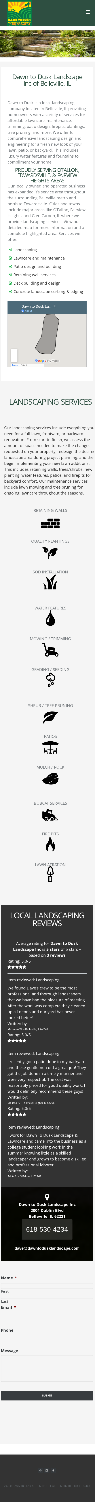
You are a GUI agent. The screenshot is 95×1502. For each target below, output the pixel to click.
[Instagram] (46, 1470)
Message (9, 1350)
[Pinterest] (40, 1470)
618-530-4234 (47, 1229)
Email (8, 1307)
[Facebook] (53, 1470)
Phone (7, 1330)
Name (9, 1277)
